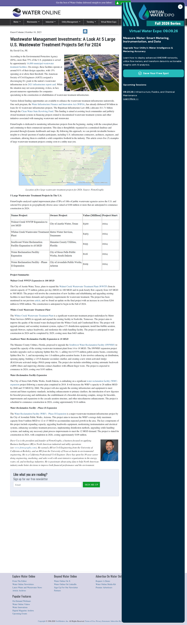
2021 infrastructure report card (42, 84)
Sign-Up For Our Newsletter (66, 587)
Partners (57, 590)
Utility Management (70, 22)
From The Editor (19, 581)
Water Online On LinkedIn (65, 584)
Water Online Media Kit (106, 584)
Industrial (50, 22)
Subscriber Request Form (120, 621)
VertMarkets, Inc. (62, 621)
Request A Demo (103, 581)
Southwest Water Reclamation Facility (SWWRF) (92, 344)
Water (16, 22)
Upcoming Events (19, 613)
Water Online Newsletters (23, 584)
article (37, 300)
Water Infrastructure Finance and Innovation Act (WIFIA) (58, 104)
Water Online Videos (21, 604)
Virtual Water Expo (108, 22)
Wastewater (32, 22)
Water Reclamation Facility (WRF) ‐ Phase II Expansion (40, 413)
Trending (90, 22)
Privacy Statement (103, 621)
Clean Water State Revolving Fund (37, 111)
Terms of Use (90, 621)
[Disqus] (64, 533)
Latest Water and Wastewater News (27, 587)
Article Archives (19, 590)
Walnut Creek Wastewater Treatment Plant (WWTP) (83, 286)
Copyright (41, 621)
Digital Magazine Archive (23, 610)
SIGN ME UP (91, 484)
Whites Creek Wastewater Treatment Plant (33, 315)
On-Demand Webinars (21, 601)
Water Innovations (20, 607)
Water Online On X (62, 581)
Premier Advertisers (104, 587)
